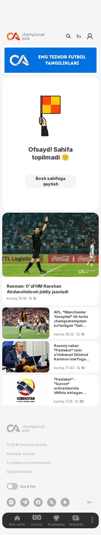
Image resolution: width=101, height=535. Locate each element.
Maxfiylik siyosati (21, 454)
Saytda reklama (19, 472)
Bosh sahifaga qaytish (50, 181)
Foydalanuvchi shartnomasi (29, 463)
